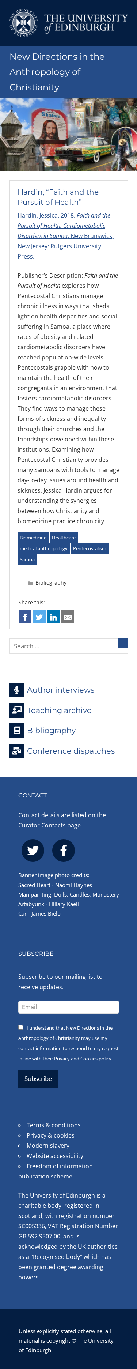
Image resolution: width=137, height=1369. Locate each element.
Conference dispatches (71, 750)
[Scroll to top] (124, 1324)
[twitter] (32, 850)
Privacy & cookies (51, 1135)
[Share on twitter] (39, 616)
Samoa (27, 559)
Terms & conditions (54, 1125)
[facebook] (63, 850)
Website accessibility (55, 1156)
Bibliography (50, 582)
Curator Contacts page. (50, 825)
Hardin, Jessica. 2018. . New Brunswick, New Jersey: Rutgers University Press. (66, 235)
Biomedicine (33, 537)
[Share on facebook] (25, 616)
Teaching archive (59, 709)
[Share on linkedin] (53, 616)
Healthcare (64, 537)
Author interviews (60, 689)
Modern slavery (48, 1146)
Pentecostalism (89, 548)
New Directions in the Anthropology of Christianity (57, 72)
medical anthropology (44, 548)
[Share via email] (67, 616)
